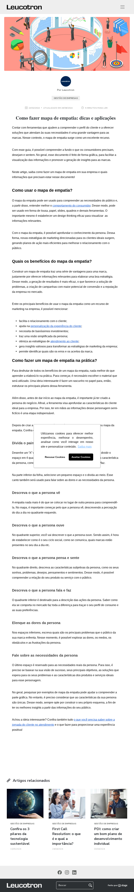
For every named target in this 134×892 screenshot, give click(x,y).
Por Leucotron (65, 90)
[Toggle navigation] (122, 7)
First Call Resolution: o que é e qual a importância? (66, 836)
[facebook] (60, 872)
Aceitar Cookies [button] (81, 457)
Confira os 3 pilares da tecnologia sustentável (20, 836)
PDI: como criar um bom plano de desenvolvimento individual (108, 836)
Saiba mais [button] (85, 446)
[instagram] (67, 872)
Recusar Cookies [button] (55, 457)
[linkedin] (74, 872)
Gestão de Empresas (66, 98)
